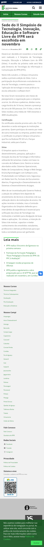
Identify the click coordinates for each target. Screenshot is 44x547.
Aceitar (36, 543)
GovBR (4, 2)
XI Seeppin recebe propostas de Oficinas (19, 264)
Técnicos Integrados (10, 290)
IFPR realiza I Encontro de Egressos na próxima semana (22, 247)
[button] (41, 49)
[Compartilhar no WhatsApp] (32, 49)
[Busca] (33, 8)
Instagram (9, 452)
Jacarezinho (7, 371)
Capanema (7, 336)
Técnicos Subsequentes (11, 294)
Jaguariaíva (7, 374)
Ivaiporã (6, 367)
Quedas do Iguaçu (9, 405)
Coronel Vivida (8, 347)
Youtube (9, 448)
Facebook (9, 444)
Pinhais (6, 394)
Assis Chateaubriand (10, 320)
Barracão (6, 328)
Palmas (6, 382)
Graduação (7, 298)
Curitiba (6, 351)
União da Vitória (9, 421)
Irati (5, 363)
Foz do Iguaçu (8, 355)
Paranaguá (7, 386)
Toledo (6, 413)
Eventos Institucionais (10, 21)
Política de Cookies (9, 466)
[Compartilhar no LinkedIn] (36, 49)
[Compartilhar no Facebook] (27, 49)
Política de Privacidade (11, 462)
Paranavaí (7, 390)
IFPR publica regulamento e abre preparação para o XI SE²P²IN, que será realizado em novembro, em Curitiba (22, 273)
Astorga (6, 324)
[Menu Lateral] (40, 8)
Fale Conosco (8, 432)
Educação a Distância (10, 306)
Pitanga (6, 398)
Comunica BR (17, 2)
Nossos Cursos (20, 14)
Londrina (6, 378)
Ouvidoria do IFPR (9, 435)
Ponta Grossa (8, 402)
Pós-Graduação (8, 302)
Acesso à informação (34, 2)
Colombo (6, 344)
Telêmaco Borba (9, 409)
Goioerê (6, 359)
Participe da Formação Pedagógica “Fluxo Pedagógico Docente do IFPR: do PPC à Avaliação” (22, 256)
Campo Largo (8, 332)
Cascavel (6, 340)
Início (5, 14)
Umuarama (7, 417)
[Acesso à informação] (31, 508)
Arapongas (7, 316)
